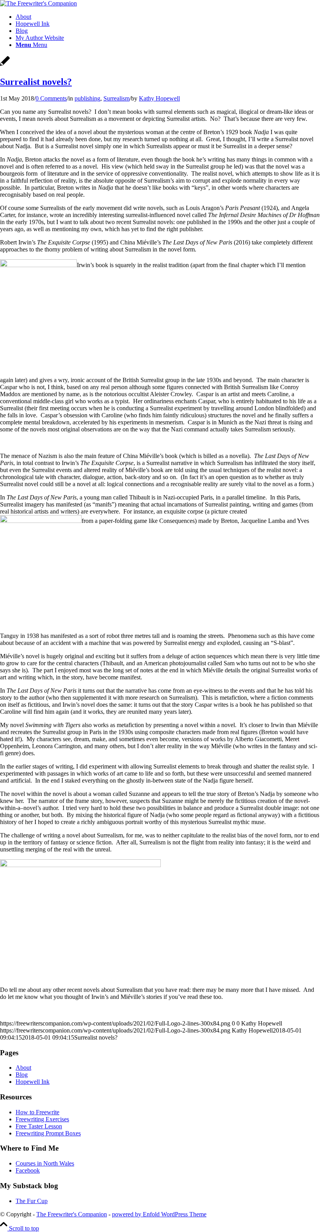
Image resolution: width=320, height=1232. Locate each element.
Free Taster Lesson (39, 1126)
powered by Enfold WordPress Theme (159, 1214)
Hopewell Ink (33, 1081)
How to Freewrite (37, 1112)
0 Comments (51, 98)
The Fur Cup (32, 1201)
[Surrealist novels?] (5, 65)
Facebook (28, 1170)
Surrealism (116, 98)
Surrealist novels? (36, 82)
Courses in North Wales (45, 1163)
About (23, 1067)
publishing (87, 98)
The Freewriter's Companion (71, 1214)
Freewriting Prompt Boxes (48, 1133)
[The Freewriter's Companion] (38, 3)
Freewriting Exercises (42, 1119)
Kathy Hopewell (159, 98)
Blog (22, 1074)
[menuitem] (168, 16)
